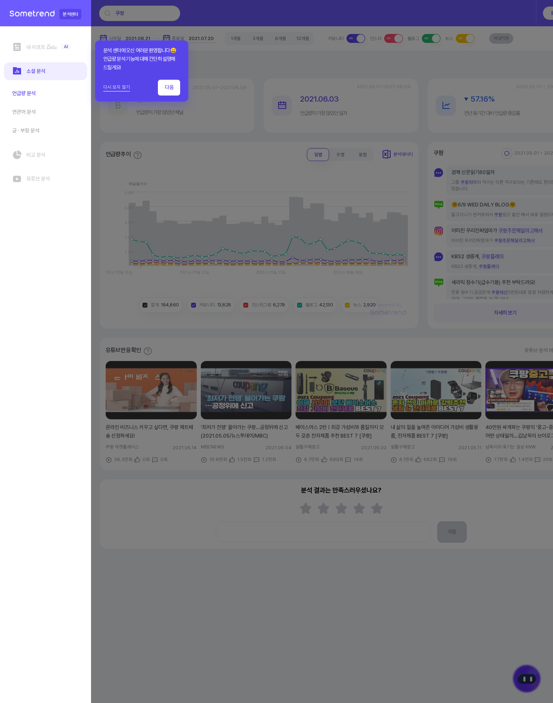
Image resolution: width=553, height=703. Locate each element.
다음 (169, 87)
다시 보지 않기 (116, 87)
